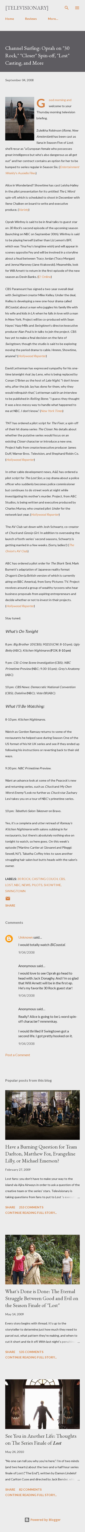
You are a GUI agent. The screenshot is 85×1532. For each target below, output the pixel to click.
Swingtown (15, 891)
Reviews (31, 18)
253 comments (31, 1207)
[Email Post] (7, 900)
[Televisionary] (27, 7)
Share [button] (10, 905)
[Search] (66, 7)
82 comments (30, 1489)
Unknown (25, 937)
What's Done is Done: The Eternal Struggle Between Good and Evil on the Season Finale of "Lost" (41, 1298)
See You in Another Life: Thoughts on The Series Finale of (40, 1439)
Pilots (37, 885)
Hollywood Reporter (45, 514)
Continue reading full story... (31, 1212)
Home (9, 18)
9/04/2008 (26, 952)
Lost (9, 885)
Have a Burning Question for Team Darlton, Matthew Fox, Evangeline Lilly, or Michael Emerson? (41, 1153)
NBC (17, 885)
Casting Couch (45, 879)
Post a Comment (17, 1055)
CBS (62, 879)
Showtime (52, 885)
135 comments (31, 1352)
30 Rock (24, 879)
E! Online (44, 277)
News (26, 885)
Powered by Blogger (45, 1520)
